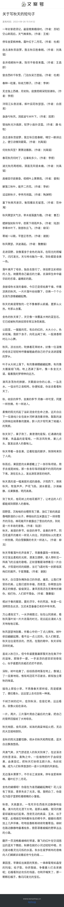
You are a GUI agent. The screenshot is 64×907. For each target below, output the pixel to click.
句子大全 (32, 902)
